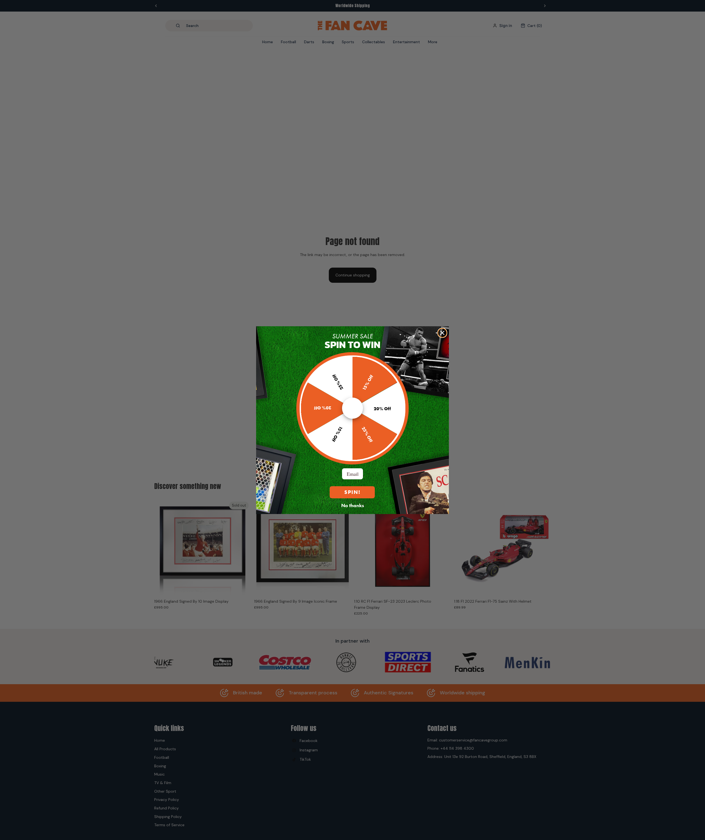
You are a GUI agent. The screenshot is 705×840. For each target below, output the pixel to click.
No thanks (352, 505)
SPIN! (352, 492)
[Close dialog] (442, 332)
